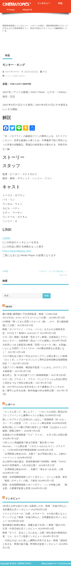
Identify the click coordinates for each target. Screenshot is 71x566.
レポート (10, 404)
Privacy (11, 9)
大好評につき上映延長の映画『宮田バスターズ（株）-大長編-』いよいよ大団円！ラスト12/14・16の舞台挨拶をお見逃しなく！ (35, 348)
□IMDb (6, 238)
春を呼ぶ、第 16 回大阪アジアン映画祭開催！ (26, 375)
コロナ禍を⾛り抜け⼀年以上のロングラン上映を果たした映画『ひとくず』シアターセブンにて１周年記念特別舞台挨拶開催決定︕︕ (34, 360)
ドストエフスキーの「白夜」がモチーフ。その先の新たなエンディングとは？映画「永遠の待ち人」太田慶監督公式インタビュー (34, 517)
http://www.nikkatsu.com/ (17, 250)
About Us (27, 9)
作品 (60, 3)
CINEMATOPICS (15, 4)
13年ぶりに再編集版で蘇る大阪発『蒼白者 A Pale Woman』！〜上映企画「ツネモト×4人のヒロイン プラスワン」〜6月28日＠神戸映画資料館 (33, 446)
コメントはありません (15, 75)
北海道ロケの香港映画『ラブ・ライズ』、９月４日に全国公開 (34, 434)
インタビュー (43, 3)
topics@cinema (12, 71)
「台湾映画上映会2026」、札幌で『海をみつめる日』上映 (32, 469)
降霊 (6, 271)
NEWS (8, 306)
